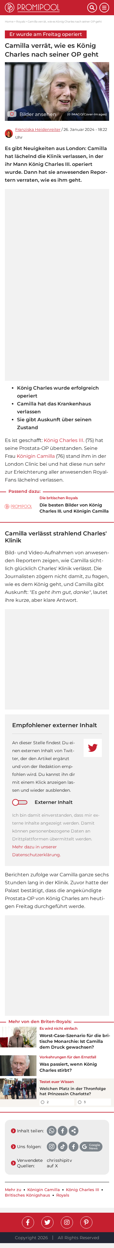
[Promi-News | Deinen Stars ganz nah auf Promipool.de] (46, 7)
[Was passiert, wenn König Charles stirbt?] (18, 1065)
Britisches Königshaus (27, 1195)
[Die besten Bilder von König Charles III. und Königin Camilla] (18, 506)
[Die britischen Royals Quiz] (18, 1092)
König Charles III (63, 440)
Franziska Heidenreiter (37, 129)
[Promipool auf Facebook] (28, 1222)
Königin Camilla (36, 456)
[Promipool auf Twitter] (47, 1222)
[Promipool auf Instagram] (67, 1222)
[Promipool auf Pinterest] (86, 1222)
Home (9, 21)
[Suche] (92, 7)
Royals (20, 21)
